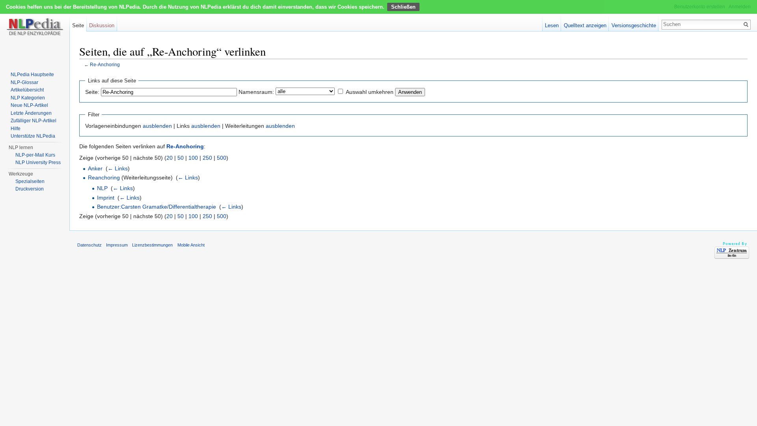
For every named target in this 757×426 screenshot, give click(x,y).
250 (207, 158)
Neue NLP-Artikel (29, 105)
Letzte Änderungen (31, 113)
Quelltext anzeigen (585, 25)
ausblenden (157, 126)
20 (169, 158)
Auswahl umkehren (369, 92)
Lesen (552, 25)
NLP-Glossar (24, 82)
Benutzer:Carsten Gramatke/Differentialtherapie (156, 207)
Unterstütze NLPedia (33, 136)
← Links (118, 168)
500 (221, 158)
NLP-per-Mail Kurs (35, 155)
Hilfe (16, 128)
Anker (95, 168)
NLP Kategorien (28, 98)
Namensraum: (256, 92)
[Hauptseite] (34, 31)
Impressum (117, 245)
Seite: (92, 92)
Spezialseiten (30, 181)
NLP (102, 188)
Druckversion (29, 189)
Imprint (105, 197)
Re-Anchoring (105, 64)
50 (180, 158)
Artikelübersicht (27, 90)
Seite (78, 25)
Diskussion (101, 25)
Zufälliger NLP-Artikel (33, 120)
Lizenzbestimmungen (152, 245)
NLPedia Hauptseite (32, 74)
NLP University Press (38, 162)
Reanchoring (104, 177)
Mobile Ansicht (191, 245)
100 (193, 158)
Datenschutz (89, 245)
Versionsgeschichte (634, 25)
